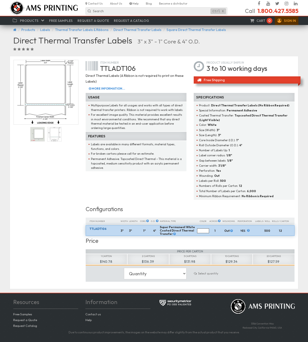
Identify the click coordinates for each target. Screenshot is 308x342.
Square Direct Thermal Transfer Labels (196, 30)
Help (88, 320)
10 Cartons (232, 256)
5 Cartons (190, 256)
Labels (45, 30)
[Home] (14, 30)
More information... (108, 88)
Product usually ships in (225, 62)
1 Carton (106, 256)
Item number (109, 62)
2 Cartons (148, 256)
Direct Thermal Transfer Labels (137, 30)
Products (28, 30)
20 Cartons (274, 256)
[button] (286, 20)
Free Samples (22, 314)
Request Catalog (25, 326)
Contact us (93, 314)
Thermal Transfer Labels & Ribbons (82, 30)
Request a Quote (25, 320)
